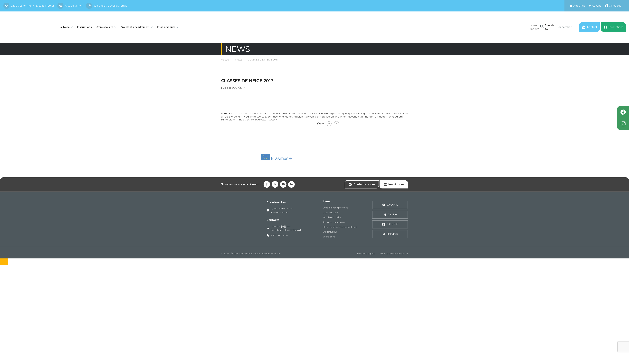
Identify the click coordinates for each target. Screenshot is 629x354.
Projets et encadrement (135, 27)
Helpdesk (392, 234)
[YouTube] (283, 184)
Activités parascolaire (334, 222)
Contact (592, 27)
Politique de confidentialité (393, 253)
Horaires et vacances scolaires (340, 227)
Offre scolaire (104, 27)
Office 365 (392, 224)
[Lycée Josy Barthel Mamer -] (27, 26)
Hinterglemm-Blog (232, 119)
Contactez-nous (364, 184)
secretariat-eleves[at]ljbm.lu (110, 5)
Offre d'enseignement (335, 207)
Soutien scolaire (332, 217)
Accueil (225, 59)
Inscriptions (84, 27)
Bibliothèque (330, 231)
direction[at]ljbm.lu (281, 226)
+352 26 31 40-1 (74, 5)
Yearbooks (329, 236)
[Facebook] (329, 123)
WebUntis (392, 204)
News (238, 59)
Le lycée (65, 27)
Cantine (392, 214)
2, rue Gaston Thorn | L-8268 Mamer (32, 5)
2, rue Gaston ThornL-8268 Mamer (282, 210)
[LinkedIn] (291, 184)
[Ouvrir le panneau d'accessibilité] (4, 262)
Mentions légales (366, 253)
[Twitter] (336, 123)
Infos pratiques (166, 27)
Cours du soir (330, 212)
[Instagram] (623, 124)
